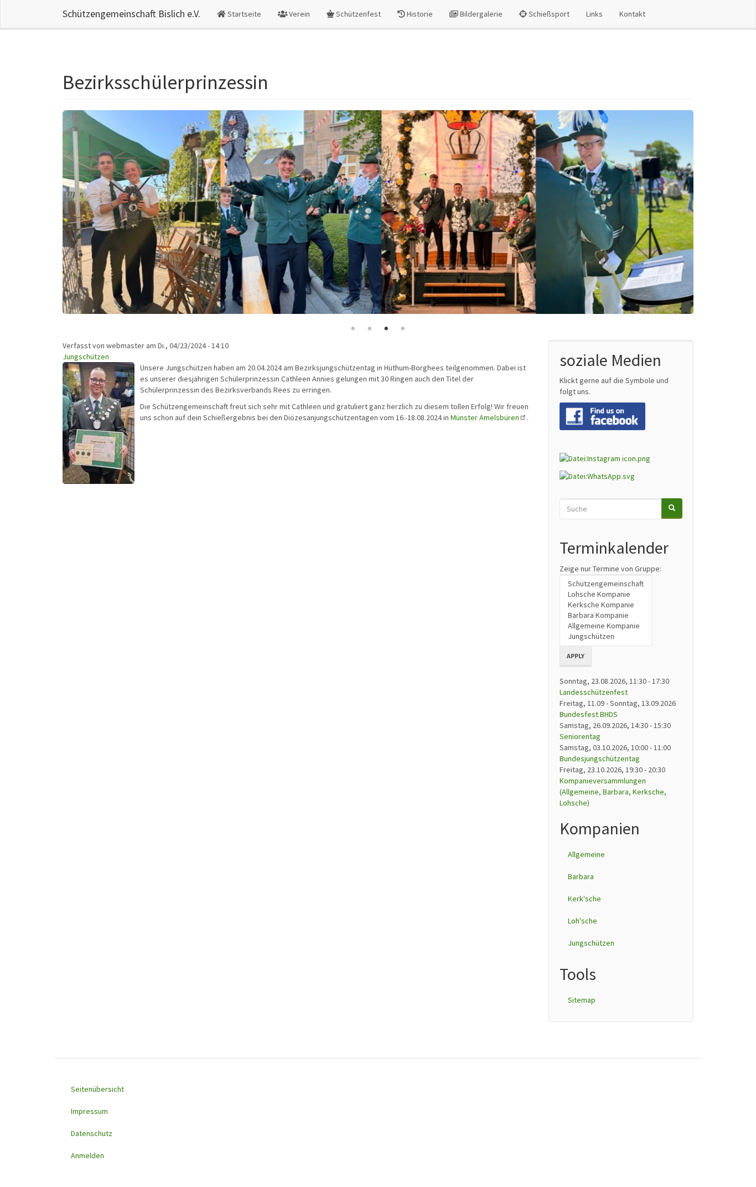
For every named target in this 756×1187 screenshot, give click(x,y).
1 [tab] (353, 328)
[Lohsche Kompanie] (606, 594)
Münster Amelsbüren (485, 417)
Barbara (581, 876)
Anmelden (87, 1155)
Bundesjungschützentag (600, 758)
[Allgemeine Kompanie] (606, 626)
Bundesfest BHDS (589, 714)
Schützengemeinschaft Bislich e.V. (131, 13)
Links (594, 14)
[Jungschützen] (606, 636)
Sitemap (582, 1000)
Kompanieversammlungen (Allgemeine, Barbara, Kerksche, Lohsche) (613, 792)
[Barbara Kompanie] (606, 615)
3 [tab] (386, 328)
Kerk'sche (584, 899)
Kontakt (632, 14)
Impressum (89, 1111)
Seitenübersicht (97, 1089)
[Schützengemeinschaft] (606, 584)
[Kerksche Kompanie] (606, 605)
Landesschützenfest (594, 692)
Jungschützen (86, 357)
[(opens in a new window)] (602, 415)
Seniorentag (580, 736)
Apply (575, 656)
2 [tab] (369, 328)
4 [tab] (402, 328)
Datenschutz (91, 1133)
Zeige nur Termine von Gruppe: (610, 569)
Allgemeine (586, 854)
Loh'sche (582, 921)
